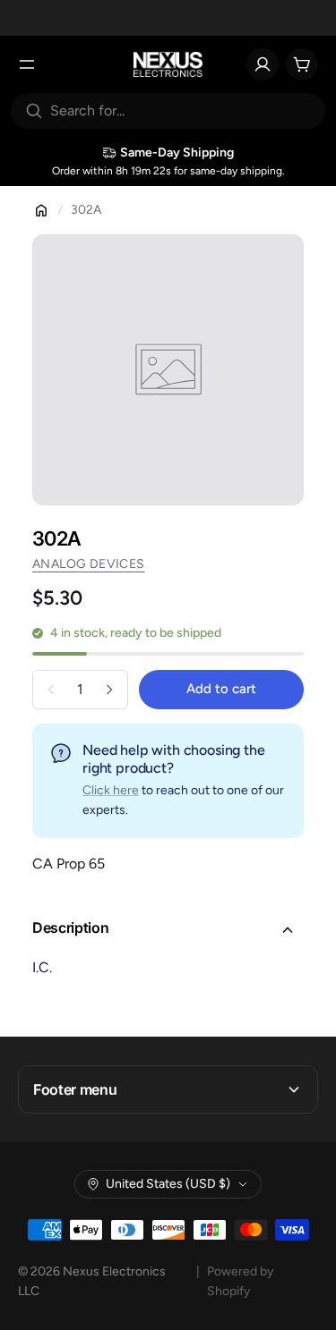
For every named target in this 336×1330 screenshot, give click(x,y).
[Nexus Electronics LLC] (168, 64)
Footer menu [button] (74, 1089)
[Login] (262, 64)
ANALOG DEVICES (88, 564)
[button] (168, 930)
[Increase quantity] (109, 689)
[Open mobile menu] (27, 64)
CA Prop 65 (68, 863)
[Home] (41, 210)
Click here (110, 790)
